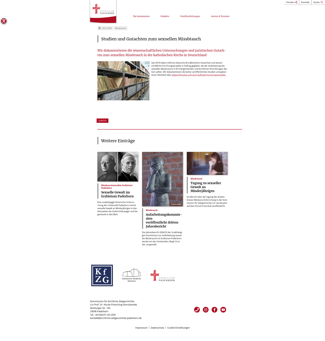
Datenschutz (157, 327)
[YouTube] (223, 310)
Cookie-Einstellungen (178, 327)
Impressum (141, 327)
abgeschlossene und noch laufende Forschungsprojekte (198, 75)
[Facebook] (214, 310)
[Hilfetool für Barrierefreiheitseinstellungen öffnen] (3, 20)
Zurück (103, 120)
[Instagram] (206, 310)
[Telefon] (197, 310)
